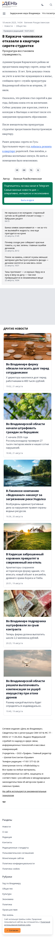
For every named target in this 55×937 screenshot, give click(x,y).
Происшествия (9, 909)
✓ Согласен (12, 930)
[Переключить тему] (42, 4)
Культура (6, 894)
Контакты (7, 842)
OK (24, 170)
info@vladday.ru (31, 765)
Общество (21, 26)
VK (17, 170)
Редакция (7, 837)
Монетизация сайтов (13, 858)
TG (31, 170)
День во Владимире (9, 5)
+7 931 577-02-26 (30, 761)
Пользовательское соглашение (18, 853)
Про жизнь (7, 915)
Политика (7, 904)
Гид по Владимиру (11, 883)
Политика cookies (11, 868)
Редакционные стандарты (15, 847)
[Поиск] (51, 4)
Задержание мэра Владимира (25, 13)
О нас (5, 831)
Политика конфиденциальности (18, 863)
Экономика (7, 899)
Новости (8, 26)
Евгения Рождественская (36, 22)
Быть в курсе (27, 200)
